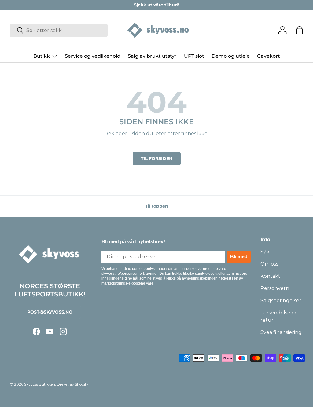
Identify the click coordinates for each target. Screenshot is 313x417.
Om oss (269, 264)
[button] (299, 30)
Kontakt (270, 276)
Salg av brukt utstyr (152, 56)
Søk (265, 252)
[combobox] (59, 30)
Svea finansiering (281, 332)
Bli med (239, 256)
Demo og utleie (231, 56)
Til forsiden (156, 158)
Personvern (274, 288)
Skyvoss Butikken (39, 384)
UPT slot (194, 56)
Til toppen (156, 206)
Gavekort (268, 56)
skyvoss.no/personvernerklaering (128, 273)
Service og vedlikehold (92, 56)
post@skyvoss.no (49, 312)
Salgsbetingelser (280, 300)
